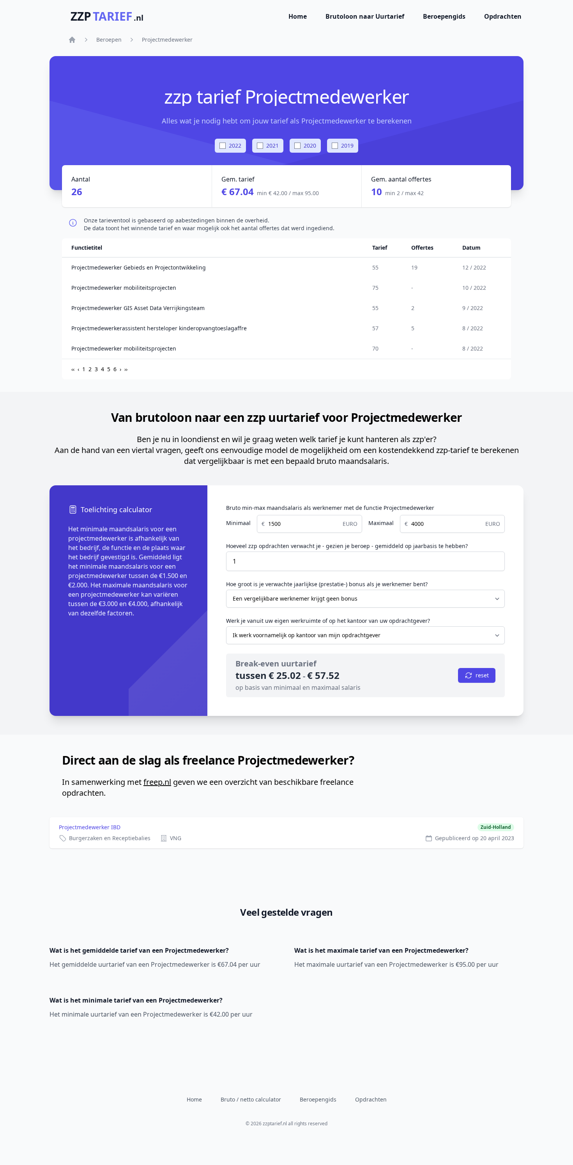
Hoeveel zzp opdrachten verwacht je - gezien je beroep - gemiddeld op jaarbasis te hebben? (347, 546)
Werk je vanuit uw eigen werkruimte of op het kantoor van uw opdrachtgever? (328, 620)
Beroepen (109, 39)
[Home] (72, 40)
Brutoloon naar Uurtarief (364, 16)
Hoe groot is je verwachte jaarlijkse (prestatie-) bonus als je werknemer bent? (327, 584)
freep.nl (157, 782)
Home (297, 16)
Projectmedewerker (167, 39)
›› (125, 369)
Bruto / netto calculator (251, 1099)
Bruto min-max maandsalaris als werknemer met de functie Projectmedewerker (330, 507)
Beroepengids (444, 16)
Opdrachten (503, 16)
